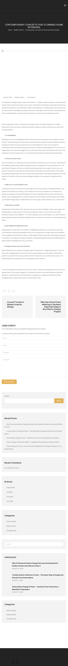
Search (6, 396)
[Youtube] (17, 662)
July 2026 (9, 492)
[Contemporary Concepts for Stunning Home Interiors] (4, 291)
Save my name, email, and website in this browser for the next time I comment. (26, 333)
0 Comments (31, 97)
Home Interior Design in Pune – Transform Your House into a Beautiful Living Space (32, 438)
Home (10, 30)
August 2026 (10, 487)
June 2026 (9, 497)
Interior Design (11, 521)
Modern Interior (19, 30)
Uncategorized (11, 531)
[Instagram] (13, 662)
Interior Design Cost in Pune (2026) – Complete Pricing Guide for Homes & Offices (32, 442)
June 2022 (9, 501)
